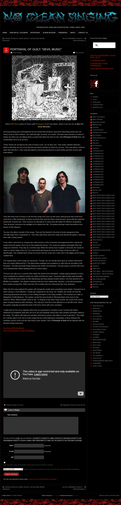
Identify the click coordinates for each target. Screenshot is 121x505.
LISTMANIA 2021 (98, 174)
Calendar (96, 127)
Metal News (96, 187)
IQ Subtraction (97, 145)
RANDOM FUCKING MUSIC (102, 250)
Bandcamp (96, 308)
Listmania (96, 148)
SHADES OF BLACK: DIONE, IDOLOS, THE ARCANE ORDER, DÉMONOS (23, 39)
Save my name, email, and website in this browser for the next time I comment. (28, 465)
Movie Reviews (97, 240)
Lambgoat (96, 334)
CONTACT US (83, 33)
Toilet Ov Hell (97, 358)
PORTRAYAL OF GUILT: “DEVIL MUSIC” (36, 49)
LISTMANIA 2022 (98, 177)
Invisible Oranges (98, 332)
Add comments (79, 52)
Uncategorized (97, 282)
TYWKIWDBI (97, 363)
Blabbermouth (97, 311)
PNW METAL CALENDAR (19, 33)
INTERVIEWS (35, 33)
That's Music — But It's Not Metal (103, 274)
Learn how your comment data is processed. (42, 479)
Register (95, 97)
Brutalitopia (96, 313)
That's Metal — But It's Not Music (103, 271)
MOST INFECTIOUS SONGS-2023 (104, 232)
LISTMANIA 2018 (98, 166)
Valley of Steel (97, 366)
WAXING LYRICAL (98, 284)
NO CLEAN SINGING (16, 495)
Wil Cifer (82, 405)
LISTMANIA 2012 (98, 151)
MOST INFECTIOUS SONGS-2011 (104, 200)
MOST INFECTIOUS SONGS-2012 (104, 203)
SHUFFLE (96, 266)
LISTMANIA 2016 (98, 161)
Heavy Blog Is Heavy (99, 329)
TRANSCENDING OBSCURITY (103, 361)
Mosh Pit (95, 193)
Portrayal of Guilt (75, 405)
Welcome (96, 287)
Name (11, 445)
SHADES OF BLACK (99, 261)
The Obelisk (96, 353)
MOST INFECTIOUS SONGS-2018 (104, 219)
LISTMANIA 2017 (98, 164)
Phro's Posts (96, 245)
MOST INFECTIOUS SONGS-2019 (104, 221)
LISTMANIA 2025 (98, 185)
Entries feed (96, 102)
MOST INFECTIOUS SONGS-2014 (104, 208)
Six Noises (96, 348)
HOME (4, 33)
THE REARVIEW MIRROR (101, 276)
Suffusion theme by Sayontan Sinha (109, 495)
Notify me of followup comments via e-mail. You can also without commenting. (51, 469)
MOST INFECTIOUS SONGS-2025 (104, 237)
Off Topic (95, 242)
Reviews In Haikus (98, 255)
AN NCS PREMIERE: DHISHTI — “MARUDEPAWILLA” (74, 39)
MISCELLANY (97, 190)
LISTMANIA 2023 (98, 180)
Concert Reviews (98, 130)
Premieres (96, 247)
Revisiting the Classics (100, 258)
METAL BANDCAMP (99, 340)
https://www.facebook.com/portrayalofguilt (18, 331)
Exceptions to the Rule (100, 132)
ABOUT (73, 33)
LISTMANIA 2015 (98, 159)
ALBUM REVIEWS (49, 33)
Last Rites (96, 337)
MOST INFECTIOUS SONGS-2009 (104, 195)
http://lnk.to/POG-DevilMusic (13, 328)
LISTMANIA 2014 (98, 156)
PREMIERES (63, 33)
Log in (95, 99)
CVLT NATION (97, 316)
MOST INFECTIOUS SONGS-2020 (104, 224)
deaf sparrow (97, 319)
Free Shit (95, 140)
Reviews (95, 253)
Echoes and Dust (98, 324)
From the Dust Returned (100, 327)
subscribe (63, 469)
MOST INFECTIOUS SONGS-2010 (104, 198)
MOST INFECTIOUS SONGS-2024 (104, 234)
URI (12, 457)
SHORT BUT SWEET (99, 263)
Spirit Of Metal (97, 350)
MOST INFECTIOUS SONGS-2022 (104, 229)
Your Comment (12, 415)
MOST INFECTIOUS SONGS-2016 (104, 214)
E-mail (11, 451)
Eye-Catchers (97, 135)
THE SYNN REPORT (99, 279)
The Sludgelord (98, 355)
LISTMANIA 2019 (98, 169)
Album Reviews (17, 52)
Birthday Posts (97, 125)
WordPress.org (97, 107)
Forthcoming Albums (99, 138)
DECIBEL (96, 321)
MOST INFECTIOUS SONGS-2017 (104, 216)
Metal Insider (97, 342)
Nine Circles (97, 345)
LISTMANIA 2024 (98, 182)
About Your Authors (99, 117)
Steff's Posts (96, 268)
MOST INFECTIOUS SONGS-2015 (104, 211)
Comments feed (98, 105)
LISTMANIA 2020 (98, 172)
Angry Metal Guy (98, 306)
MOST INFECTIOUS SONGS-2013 (104, 206)
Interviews (96, 143)
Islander (14, 405)
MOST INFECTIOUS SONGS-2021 (104, 227)
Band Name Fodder (99, 122)
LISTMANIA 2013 (98, 153)
